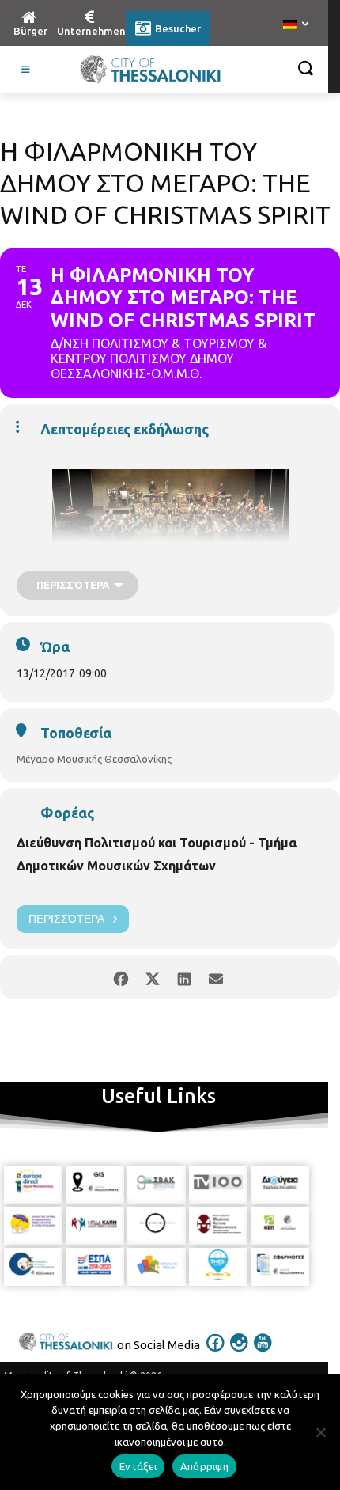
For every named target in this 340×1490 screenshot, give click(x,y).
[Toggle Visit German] (26, 69)
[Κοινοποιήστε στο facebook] (120, 977)
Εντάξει (138, 1466)
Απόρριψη (204, 1466)
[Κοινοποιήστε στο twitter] (152, 977)
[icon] (216, 1353)
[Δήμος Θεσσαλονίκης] (150, 69)
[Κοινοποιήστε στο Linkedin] (184, 977)
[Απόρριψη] (320, 1432)
